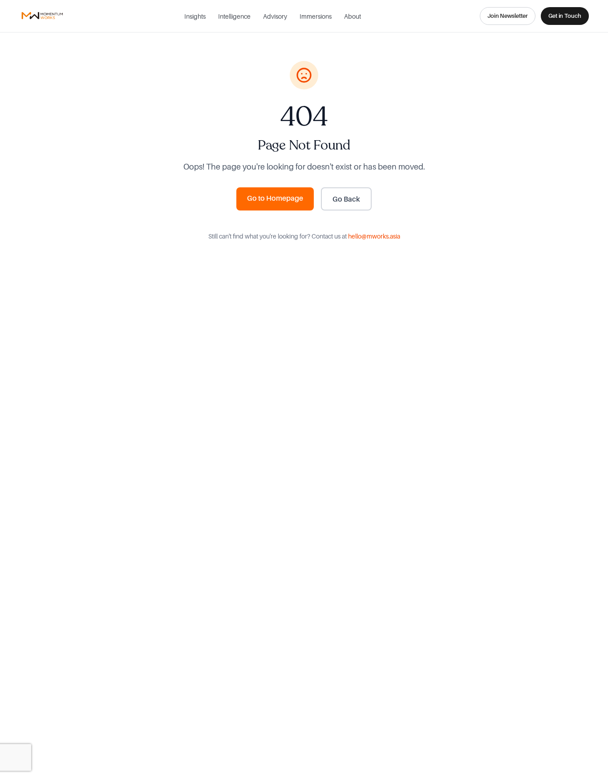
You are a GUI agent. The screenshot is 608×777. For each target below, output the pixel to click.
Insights (195, 16)
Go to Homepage (275, 198)
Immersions (316, 16)
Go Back (346, 198)
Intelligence (234, 16)
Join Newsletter (507, 15)
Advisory (275, 16)
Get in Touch (564, 15)
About (352, 16)
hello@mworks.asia (374, 236)
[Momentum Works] (42, 16)
